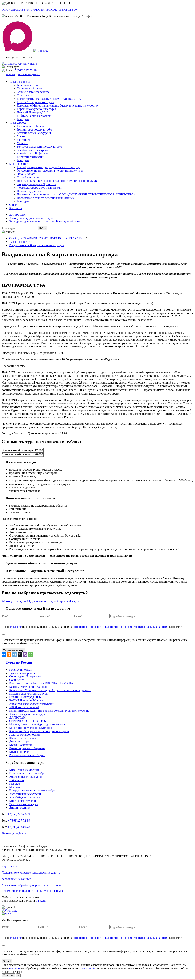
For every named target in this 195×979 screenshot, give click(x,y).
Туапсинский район (30, 88)
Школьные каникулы (23, 738)
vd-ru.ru (41, 900)
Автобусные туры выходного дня (31, 218)
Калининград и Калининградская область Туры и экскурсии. (49, 710)
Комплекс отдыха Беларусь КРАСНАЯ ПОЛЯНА (49, 98)
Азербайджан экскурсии (33, 150)
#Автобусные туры (14, 601)
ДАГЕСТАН (17, 214)
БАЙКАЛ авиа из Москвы (34, 115)
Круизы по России (21, 751)
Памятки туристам (29, 191)
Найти (42, 228)
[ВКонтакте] (4, 654)
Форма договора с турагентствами (39, 187)
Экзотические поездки (23, 804)
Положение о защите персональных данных (45, 197)
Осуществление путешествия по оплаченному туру (50, 170)
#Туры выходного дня (41, 601)
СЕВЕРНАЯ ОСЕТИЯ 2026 (27, 721)
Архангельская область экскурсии (31, 703)
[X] (20, 654)
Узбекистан (24, 139)
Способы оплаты (28, 177)
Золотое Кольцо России (24, 734)
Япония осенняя (19, 807)
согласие (16, 626)
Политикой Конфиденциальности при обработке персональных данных (121, 626)
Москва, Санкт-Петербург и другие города (37, 724)
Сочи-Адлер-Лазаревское (33, 91)
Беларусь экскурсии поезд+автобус (39, 146)
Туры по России (19, 81)
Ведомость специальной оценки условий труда (32, 890)
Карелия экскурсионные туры (36, 109)
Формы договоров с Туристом (36, 184)
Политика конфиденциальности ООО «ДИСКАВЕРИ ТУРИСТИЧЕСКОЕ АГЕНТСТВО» (76, 194)
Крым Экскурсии (20, 744)
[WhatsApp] (30, 654)
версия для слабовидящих (23, 74)
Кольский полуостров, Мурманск (31, 727)
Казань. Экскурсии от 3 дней (35, 102)
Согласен (8, 975)
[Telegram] (14, 654)
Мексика (22, 143)
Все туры (23, 119)
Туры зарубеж (18, 122)
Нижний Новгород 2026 (32, 112)
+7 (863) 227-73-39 (25, 70)
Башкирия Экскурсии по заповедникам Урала (39, 731)
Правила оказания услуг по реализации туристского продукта (57, 180)
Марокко (22, 136)
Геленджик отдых (28, 85)
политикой (88, 968)
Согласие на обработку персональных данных (32, 885)
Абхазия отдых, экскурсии (34, 133)
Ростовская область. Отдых (27, 755)
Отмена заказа (26, 174)
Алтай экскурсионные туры (27, 714)
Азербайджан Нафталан (32, 153)
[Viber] (25, 654)
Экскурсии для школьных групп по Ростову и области (44, 221)
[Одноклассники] (9, 654)
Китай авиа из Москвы (32, 126)
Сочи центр (24, 95)
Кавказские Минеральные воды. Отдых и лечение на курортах (57, 105)
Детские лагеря (19, 741)
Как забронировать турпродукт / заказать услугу (48, 167)
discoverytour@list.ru (24, 63)
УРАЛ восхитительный (24, 707)
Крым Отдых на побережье (27, 748)
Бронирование (18, 163)
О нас (13, 204)
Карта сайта (9, 866)
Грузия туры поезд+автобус (34, 129)
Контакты (15, 208)
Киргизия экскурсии (30, 156)
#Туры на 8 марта (67, 601)
